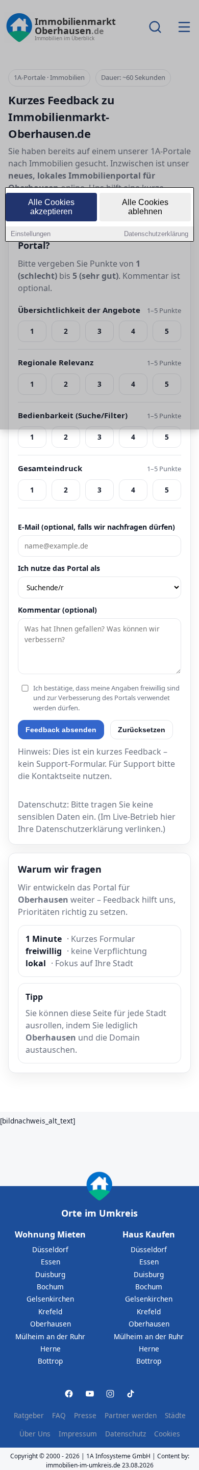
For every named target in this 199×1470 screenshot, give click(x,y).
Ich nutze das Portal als (59, 568)
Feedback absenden (61, 730)
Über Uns (35, 1433)
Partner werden (131, 1415)
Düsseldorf (50, 1249)
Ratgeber (29, 1415)
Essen (50, 1261)
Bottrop (50, 1361)
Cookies (167, 1433)
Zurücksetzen (141, 730)
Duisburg (50, 1274)
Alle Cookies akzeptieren (51, 207)
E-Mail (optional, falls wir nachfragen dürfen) (96, 527)
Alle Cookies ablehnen (145, 207)
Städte (175, 1415)
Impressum (78, 1433)
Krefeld (50, 1311)
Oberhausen (50, 1324)
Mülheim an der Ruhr (50, 1336)
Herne (50, 1348)
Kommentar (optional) (57, 610)
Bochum (50, 1286)
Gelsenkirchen (50, 1299)
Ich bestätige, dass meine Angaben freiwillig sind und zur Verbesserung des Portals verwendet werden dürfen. (106, 697)
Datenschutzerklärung (156, 234)
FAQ (59, 1415)
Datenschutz (125, 1433)
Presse (85, 1415)
